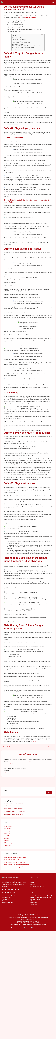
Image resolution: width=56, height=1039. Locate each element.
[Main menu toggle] (53, 2)
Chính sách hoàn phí (27, 924)
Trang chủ (32, 881)
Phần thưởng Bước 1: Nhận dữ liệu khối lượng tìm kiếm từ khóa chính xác (27, 45)
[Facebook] (3, 889)
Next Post (51, 746)
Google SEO (6, 838)
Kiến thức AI (6, 840)
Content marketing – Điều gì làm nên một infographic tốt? (16, 811)
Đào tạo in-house (6, 897)
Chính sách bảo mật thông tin (37, 886)
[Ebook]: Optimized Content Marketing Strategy (13, 803)
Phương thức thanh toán (40, 924)
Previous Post (6, 746)
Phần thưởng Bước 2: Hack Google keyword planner (23, 47)
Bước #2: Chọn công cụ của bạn (19, 39)
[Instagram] (9, 889)
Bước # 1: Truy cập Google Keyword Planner (21, 37)
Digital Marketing (7, 763)
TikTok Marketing (8, 843)
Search (5, 790)
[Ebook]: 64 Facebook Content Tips (11, 805)
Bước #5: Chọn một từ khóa (18, 44)
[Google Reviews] (6, 889)
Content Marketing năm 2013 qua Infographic (13, 808)
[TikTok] (15, 889)
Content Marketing (8, 826)
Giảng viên (32, 884)
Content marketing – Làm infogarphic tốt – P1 (13, 814)
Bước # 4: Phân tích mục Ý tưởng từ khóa (21, 42)
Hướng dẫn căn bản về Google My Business (40, 759)
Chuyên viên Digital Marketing (9, 895)
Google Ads (13, 763)
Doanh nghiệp (7, 831)
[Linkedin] (12, 889)
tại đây (34, 741)
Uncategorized (7, 845)
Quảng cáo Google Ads (30, 17)
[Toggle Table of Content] (41, 35)
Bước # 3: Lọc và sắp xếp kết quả (19, 41)
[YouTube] (18, 889)
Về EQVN (32, 882)
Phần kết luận (15, 49)
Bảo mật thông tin (15, 924)
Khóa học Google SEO (7, 902)
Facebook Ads (7, 833)
